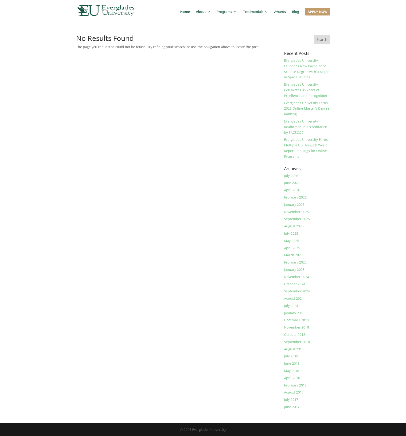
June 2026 (292, 182)
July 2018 (291, 356)
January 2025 (294, 269)
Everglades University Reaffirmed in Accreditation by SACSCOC (305, 127)
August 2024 (294, 298)
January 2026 (294, 204)
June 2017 (292, 407)
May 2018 (291, 370)
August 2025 (294, 226)
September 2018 (297, 342)
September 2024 (297, 291)
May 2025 (291, 240)
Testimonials (253, 12)
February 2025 (295, 262)
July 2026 (291, 175)
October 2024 (294, 284)
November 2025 (296, 212)
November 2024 (296, 277)
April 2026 (292, 190)
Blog (295, 12)
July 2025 (291, 233)
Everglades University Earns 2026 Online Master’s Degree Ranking (306, 108)
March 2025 (293, 255)
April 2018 (292, 378)
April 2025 (292, 248)
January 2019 (294, 313)
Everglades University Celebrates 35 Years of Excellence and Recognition (305, 90)
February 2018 (295, 385)
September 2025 (297, 219)
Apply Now (318, 12)
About (201, 12)
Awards (280, 12)
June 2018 (292, 363)
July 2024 (291, 305)
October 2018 (294, 334)
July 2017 (291, 399)
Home (185, 12)
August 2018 (294, 349)
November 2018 (296, 327)
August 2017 (294, 392)
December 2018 (296, 320)
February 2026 (295, 197)
